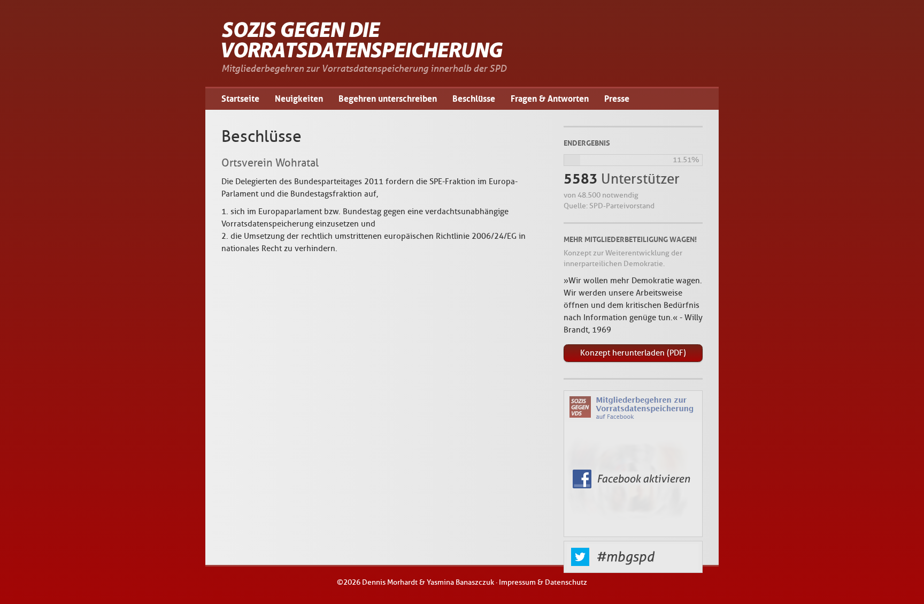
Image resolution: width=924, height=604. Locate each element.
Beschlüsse (473, 99)
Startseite (240, 99)
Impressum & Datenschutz (543, 582)
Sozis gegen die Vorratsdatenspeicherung (362, 39)
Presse (616, 99)
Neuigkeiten (299, 99)
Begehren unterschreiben (387, 99)
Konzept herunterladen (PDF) (633, 353)
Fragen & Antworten (550, 99)
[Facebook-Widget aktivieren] (633, 465)
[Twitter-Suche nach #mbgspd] (633, 570)
